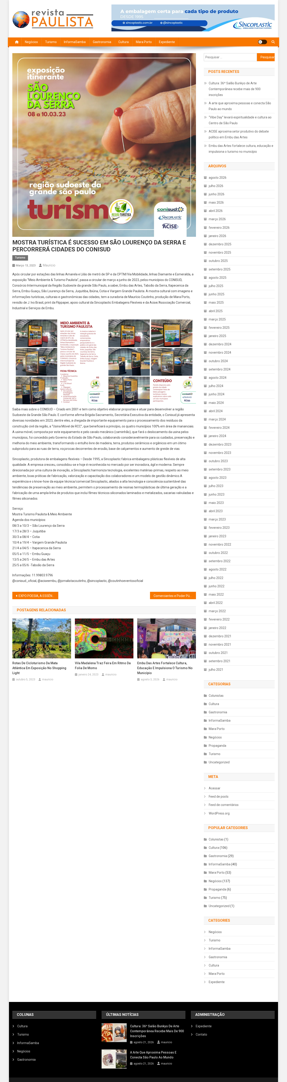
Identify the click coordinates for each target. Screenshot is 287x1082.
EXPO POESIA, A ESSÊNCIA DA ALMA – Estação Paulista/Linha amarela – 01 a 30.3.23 (38, 596)
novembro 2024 (220, 352)
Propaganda (217, 745)
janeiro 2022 (217, 628)
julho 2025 (216, 286)
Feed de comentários (224, 805)
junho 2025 (216, 294)
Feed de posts (218, 796)
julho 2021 (216, 669)
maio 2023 (216, 503)
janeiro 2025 (217, 336)
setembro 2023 (219, 469)
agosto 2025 (217, 277)
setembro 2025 (219, 269)
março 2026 (217, 219)
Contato (201, 1034)
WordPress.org (219, 813)
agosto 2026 (217, 177)
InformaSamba (75, 42)
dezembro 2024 (220, 344)
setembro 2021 (219, 661)
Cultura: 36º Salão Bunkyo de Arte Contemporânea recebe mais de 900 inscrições (235, 89)
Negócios (31, 42)
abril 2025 (216, 311)
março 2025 (217, 319)
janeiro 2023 (217, 536)
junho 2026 (216, 194)
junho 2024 (216, 394)
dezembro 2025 (220, 244)
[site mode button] (262, 42)
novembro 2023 (220, 453)
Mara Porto (144, 42)
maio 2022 (216, 594)
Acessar (214, 788)
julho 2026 (216, 186)
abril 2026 (216, 211)
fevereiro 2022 (219, 619)
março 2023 (217, 519)
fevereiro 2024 (219, 427)
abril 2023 (216, 511)
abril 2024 (216, 411)
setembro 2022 (219, 561)
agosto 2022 (217, 569)
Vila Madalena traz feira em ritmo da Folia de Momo (103, 665)
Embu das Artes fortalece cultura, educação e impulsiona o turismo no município (165, 668)
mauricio (49, 265)
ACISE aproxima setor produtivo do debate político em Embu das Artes (239, 134)
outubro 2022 (218, 553)
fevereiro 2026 (219, 227)
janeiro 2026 (217, 236)
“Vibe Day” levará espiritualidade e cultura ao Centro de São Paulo (240, 120)
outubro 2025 (218, 261)
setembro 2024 (219, 369)
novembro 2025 (220, 252)
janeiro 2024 (217, 436)
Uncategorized (219, 762)
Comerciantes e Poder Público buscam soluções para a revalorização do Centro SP (175, 596)
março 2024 (217, 419)
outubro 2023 (218, 461)
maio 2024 (216, 403)
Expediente (167, 42)
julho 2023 (216, 486)
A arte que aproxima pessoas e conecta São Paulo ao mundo (240, 106)
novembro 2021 (220, 644)
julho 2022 (216, 578)
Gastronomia (102, 42)
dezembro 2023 (220, 444)
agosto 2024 (217, 377)
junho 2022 (216, 586)
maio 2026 (216, 202)
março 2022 (217, 611)
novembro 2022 (220, 544)
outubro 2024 (218, 361)
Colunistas (216, 695)
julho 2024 (216, 386)
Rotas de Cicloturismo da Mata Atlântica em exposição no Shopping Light (39, 668)
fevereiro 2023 (219, 527)
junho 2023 (216, 494)
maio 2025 (216, 302)
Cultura (123, 42)
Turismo (51, 42)
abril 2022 (216, 603)
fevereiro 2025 (219, 327)
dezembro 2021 (220, 636)
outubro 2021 (218, 653)
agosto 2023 (217, 477)
